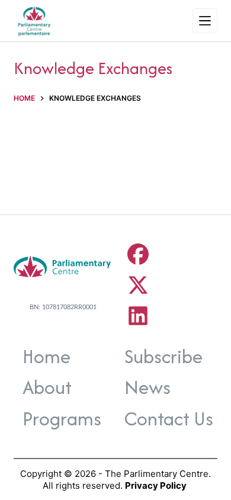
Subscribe (163, 356)
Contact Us (168, 418)
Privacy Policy (156, 485)
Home (46, 356)
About (47, 387)
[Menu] (204, 20)
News (147, 387)
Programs (62, 418)
